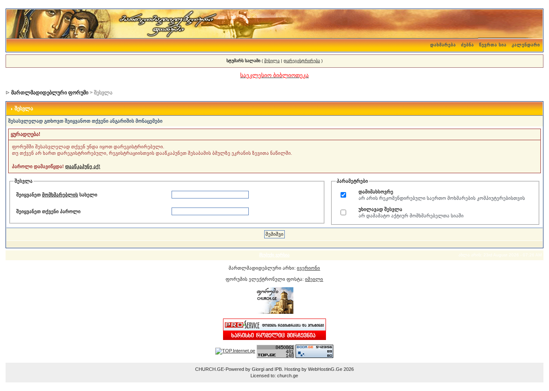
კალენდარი (526, 44)
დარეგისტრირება (302, 60)
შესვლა (272, 60)
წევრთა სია (493, 44)
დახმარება (443, 44)
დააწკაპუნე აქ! (82, 166)
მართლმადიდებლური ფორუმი (49, 93)
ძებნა (467, 44)
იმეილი (314, 279)
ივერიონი (308, 268)
